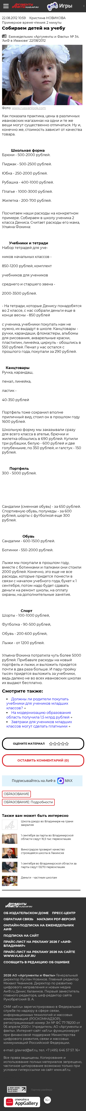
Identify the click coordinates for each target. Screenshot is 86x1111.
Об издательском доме (26, 913)
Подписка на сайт (21, 936)
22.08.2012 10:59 (14, 18)
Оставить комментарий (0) (43, 760)
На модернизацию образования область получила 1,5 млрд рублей (38, 715)
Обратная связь (18, 919)
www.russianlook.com (29, 108)
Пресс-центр (63, 913)
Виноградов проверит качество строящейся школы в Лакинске (43, 851)
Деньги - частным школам (39, 877)
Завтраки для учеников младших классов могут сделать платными (39, 724)
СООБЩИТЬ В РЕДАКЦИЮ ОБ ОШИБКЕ (36, 962)
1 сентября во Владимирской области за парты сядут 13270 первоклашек (49, 865)
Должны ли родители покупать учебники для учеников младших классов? (37, 703)
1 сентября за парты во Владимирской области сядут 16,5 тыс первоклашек (47, 837)
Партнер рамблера (41, 1089)
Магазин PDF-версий (56, 919)
